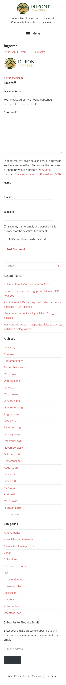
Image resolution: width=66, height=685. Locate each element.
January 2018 (12, 514)
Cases (7, 552)
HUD (6, 572)
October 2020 (12, 380)
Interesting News (14, 586)
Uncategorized (12, 613)
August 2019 (11, 414)
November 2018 (13, 447)
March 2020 (11, 394)
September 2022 (13, 360)
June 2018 (10, 481)
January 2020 (12, 400)
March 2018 (10, 501)
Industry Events (13, 579)
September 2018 (13, 460)
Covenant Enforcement (17, 566)
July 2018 (9, 474)
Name (8, 182)
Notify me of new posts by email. (27, 239)
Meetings (9, 599)
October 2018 (12, 454)
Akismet (46, 169)
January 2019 (12, 434)
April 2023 (10, 354)
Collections (10, 559)
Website (9, 211)
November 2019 (13, 407)
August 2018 (11, 467)
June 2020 (10, 387)
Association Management (19, 546)
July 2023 (9, 347)
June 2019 (10, 421)
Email (8, 197)
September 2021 (13, 367)
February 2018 (12, 507)
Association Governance (18, 539)
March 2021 (10, 374)
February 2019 (12, 427)
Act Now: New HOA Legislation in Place (27, 284)
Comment (11, 112)
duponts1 (40, 52)
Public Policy (11, 606)
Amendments (12, 532)
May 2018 (9, 487)
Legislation (10, 592)
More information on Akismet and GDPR (38, 174)
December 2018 (13, 440)
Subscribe (12, 659)
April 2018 (9, 494)
